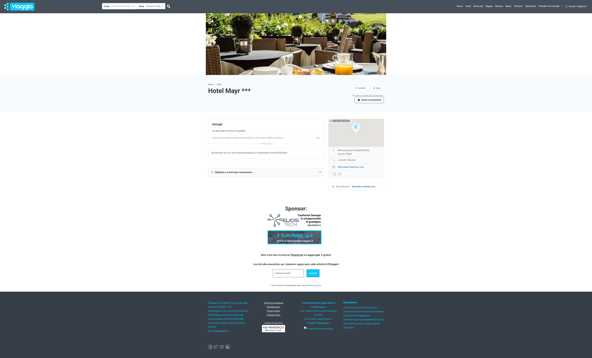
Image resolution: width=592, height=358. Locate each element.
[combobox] (150, 6)
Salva (378, 88)
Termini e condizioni (273, 303)
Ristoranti (478, 6)
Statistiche (530, 6)
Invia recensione (371, 99)
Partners (518, 6)
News (508, 6)
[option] (296, 44)
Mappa (489, 6)
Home (460, 6)
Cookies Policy (273, 315)
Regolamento (273, 307)
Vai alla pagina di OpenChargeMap (228, 131)
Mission (499, 6)
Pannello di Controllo (549, 6)
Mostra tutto (266, 143)
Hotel (468, 6)
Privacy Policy (315, 285)
